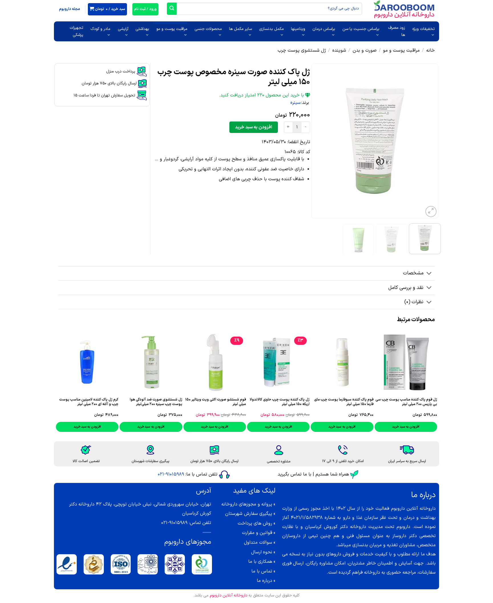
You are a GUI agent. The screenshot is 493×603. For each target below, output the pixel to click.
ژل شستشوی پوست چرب (302, 50)
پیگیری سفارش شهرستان (248, 513)
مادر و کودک (100, 29)
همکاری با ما (260, 561)
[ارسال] (172, 9)
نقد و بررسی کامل (405, 288)
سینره (295, 102)
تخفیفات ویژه (423, 29)
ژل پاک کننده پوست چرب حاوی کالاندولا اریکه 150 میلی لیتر (280, 401)
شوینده (339, 50)
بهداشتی (142, 29)
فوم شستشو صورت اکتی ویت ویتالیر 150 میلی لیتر (215, 401)
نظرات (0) (413, 302)
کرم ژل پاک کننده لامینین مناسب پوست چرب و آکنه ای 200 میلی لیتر (88, 401)
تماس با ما (261, 571)
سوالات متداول (258, 542)
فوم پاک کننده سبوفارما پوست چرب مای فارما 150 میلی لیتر (343, 401)
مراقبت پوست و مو (171, 29)
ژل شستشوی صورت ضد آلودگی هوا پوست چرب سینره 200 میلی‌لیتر (156, 401)
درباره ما (264, 580)
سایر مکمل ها (240, 29)
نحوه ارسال (261, 552)
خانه (430, 50)
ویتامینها (298, 29)
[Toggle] (429, 274)
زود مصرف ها (396, 31)
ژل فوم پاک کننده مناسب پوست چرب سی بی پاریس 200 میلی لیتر (406, 401)
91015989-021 (171, 474)
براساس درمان (323, 29)
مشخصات (413, 273)
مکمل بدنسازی (271, 29)
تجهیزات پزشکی (76, 31)
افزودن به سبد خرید (253, 127)
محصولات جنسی (208, 29)
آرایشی (123, 29)
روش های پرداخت (255, 523)
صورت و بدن (365, 50)
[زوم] (431, 211)
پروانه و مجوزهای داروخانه (246, 504)
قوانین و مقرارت (257, 532)
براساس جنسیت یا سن (360, 29)
